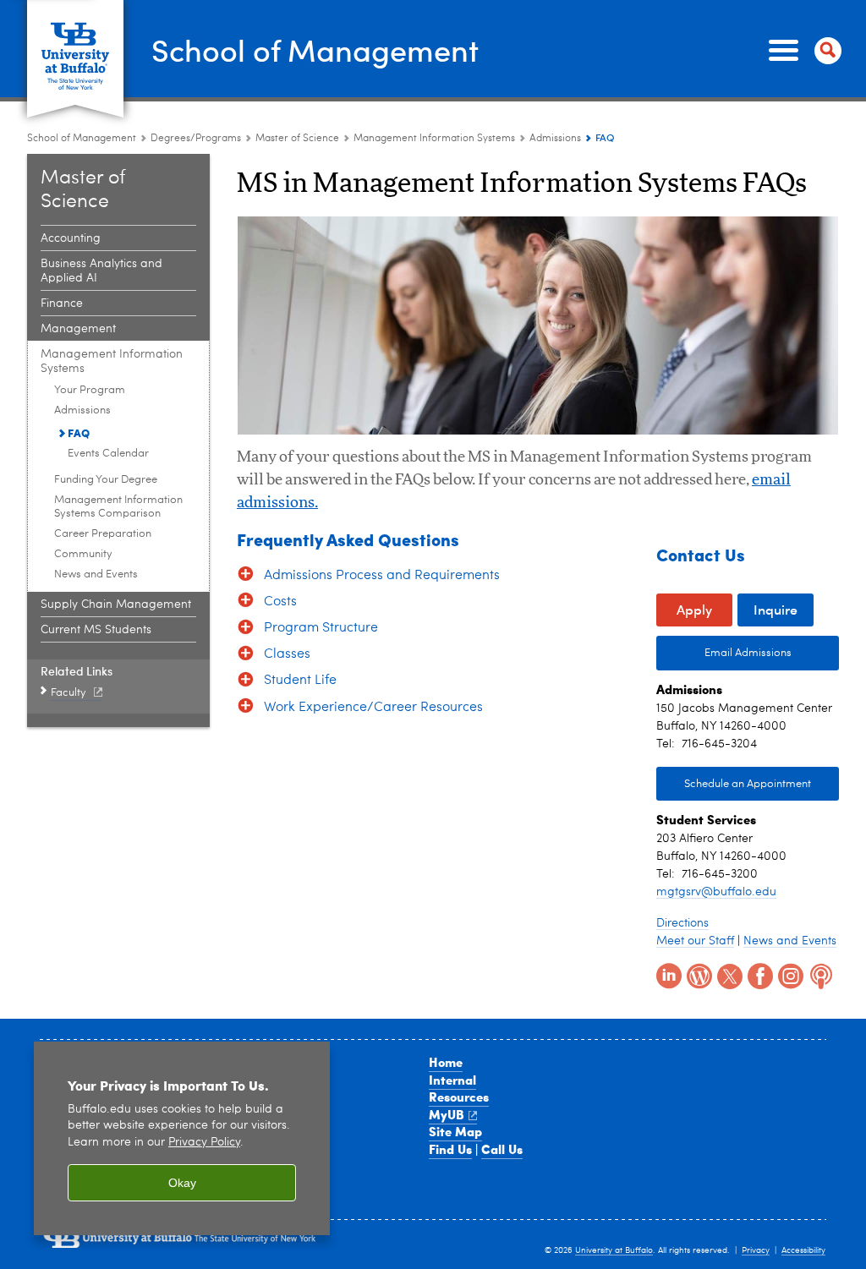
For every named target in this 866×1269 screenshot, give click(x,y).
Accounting (71, 238)
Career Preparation (102, 533)
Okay (182, 1183)
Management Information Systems (434, 139)
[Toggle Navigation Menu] (801, 51)
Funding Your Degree (105, 479)
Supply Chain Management (116, 604)
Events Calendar (108, 453)
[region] (182, 1138)
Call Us (502, 1149)
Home (446, 1062)
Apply (694, 609)
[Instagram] (789, 975)
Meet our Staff (695, 941)
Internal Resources (459, 1088)
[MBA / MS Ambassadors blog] (698, 975)
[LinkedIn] (667, 975)
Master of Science (297, 139)
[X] (728, 975)
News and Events (96, 574)
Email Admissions (724, 653)
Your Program (89, 390)
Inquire (775, 609)
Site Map (455, 1131)
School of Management (315, 49)
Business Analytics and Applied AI (101, 271)
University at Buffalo (614, 1250)
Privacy (756, 1250)
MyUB (446, 1114)
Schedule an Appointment (747, 784)
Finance (62, 303)
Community (83, 554)
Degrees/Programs (196, 139)
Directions (682, 923)
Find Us (450, 1149)
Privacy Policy (204, 1142)
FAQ (79, 432)
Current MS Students (96, 630)
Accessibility (803, 1250)
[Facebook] (759, 975)
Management (78, 329)
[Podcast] (819, 975)
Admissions (555, 139)
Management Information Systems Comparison (118, 507)
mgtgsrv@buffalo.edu (716, 892)
